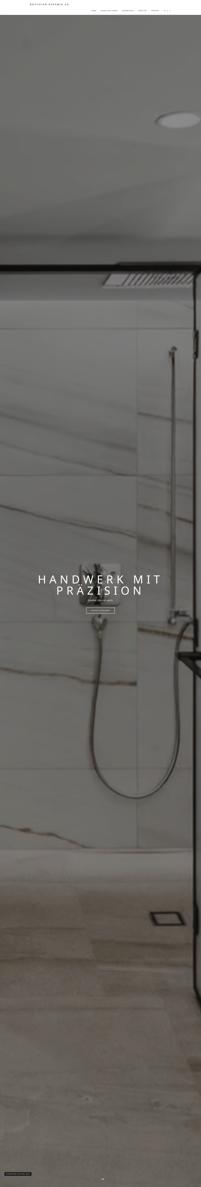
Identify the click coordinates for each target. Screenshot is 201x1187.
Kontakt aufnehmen (100, 610)
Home (93, 11)
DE (165, 11)
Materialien (128, 11)
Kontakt (155, 11)
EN (170, 11)
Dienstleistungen (109, 11)
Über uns (142, 11)
